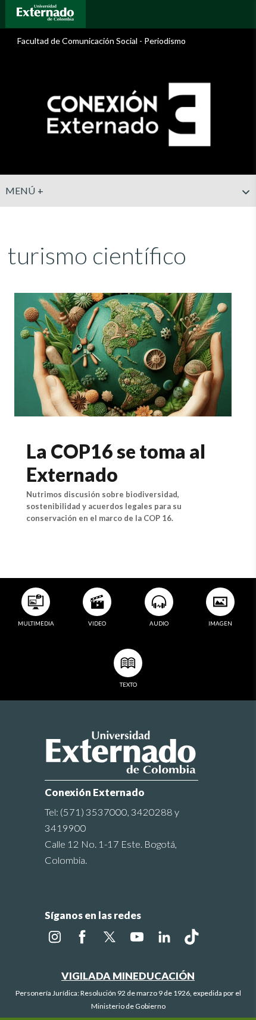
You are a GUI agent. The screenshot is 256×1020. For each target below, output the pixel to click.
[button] (242, 216)
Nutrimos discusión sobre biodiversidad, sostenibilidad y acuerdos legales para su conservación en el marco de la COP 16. (104, 506)
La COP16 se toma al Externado (115, 462)
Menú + (24, 190)
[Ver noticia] (123, 353)
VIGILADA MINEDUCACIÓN (128, 976)
